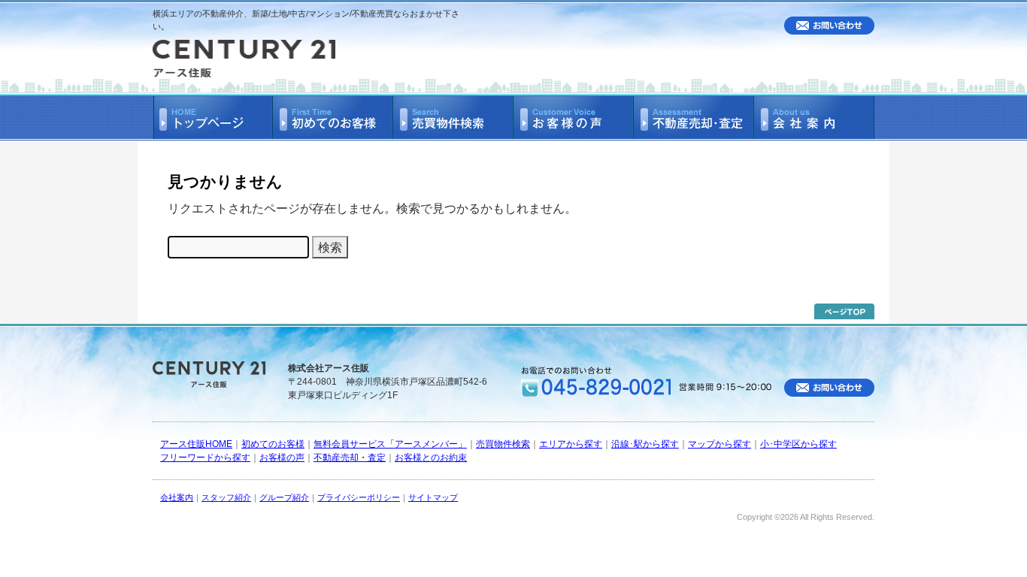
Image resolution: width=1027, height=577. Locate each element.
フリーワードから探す (205, 457)
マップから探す (719, 444)
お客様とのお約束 (431, 457)
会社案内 (176, 497)
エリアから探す (570, 444)
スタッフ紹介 (226, 497)
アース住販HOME (196, 444)
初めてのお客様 (272, 444)
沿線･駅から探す (645, 444)
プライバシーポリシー (358, 497)
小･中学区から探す (798, 444)
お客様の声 (281, 457)
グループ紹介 (284, 497)
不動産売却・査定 (350, 457)
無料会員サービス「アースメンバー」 (390, 444)
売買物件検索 (503, 444)
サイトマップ (433, 497)
